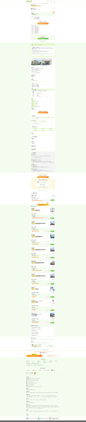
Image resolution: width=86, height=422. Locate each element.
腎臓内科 (45, 405)
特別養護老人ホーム (54, 395)
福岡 (29, 386)
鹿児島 (39, 386)
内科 (32, 405)
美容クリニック (44, 395)
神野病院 (41, 3)
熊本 (34, 386)
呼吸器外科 (53, 405)
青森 (32, 378)
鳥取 (31, 384)
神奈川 (30, 380)
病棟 (40, 342)
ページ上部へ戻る (43, 190)
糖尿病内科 (48, 405)
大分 (35, 386)
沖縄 (40, 386)
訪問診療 (52, 392)
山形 (38, 378)
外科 (50, 405)
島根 (32, 384)
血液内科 (43, 405)
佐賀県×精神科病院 (51, 339)
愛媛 (31, 385)
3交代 (28, 402)
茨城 (34, 380)
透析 (37, 392)
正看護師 (42, 342)
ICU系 (36, 392)
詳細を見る (52, 231)
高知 (32, 385)
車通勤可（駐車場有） (33, 342)
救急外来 (34, 392)
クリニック (41, 395)
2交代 (46, 342)
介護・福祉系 (42, 392)
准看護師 (30, 389)
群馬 (37, 380)
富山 (31, 379)
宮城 (35, 378)
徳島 (28, 385)
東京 (28, 380)
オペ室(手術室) (31, 392)
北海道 (30, 378)
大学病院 (30, 395)
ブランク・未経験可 (37, 342)
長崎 (32, 386)
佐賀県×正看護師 (47, 339)
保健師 (32, 389)
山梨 (36, 379)
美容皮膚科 (30, 405)
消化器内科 (37, 405)
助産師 (34, 389)
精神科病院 (45, 342)
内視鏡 (54, 392)
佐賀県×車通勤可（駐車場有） (34, 339)
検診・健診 (46, 392)
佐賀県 (35, 3)
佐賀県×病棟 (44, 339)
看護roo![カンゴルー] (28, 3)
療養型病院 (35, 395)
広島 (28, 384)
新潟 (30, 379)
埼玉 (31, 380)
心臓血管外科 (55, 405)
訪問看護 (40, 392)
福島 (39, 378)
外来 (28, 392)
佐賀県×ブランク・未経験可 (40, 339)
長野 (37, 379)
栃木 (36, 380)
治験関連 (57, 392)
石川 (33, 379)
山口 (34, 384)
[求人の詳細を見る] (43, 213)
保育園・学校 (49, 392)
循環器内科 (40, 405)
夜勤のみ (33, 402)
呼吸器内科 (34, 405)
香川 (29, 385)
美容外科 (27, 405)
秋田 (36, 378)
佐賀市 (38, 3)
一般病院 (27, 395)
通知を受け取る (43, 38)
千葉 (33, 380)
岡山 (29, 384)
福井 (34, 379)
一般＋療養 (32, 395)
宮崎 (37, 386)
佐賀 (31, 386)
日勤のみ (31, 402)
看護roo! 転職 (32, 3)
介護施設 (50, 395)
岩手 (33, 378)
